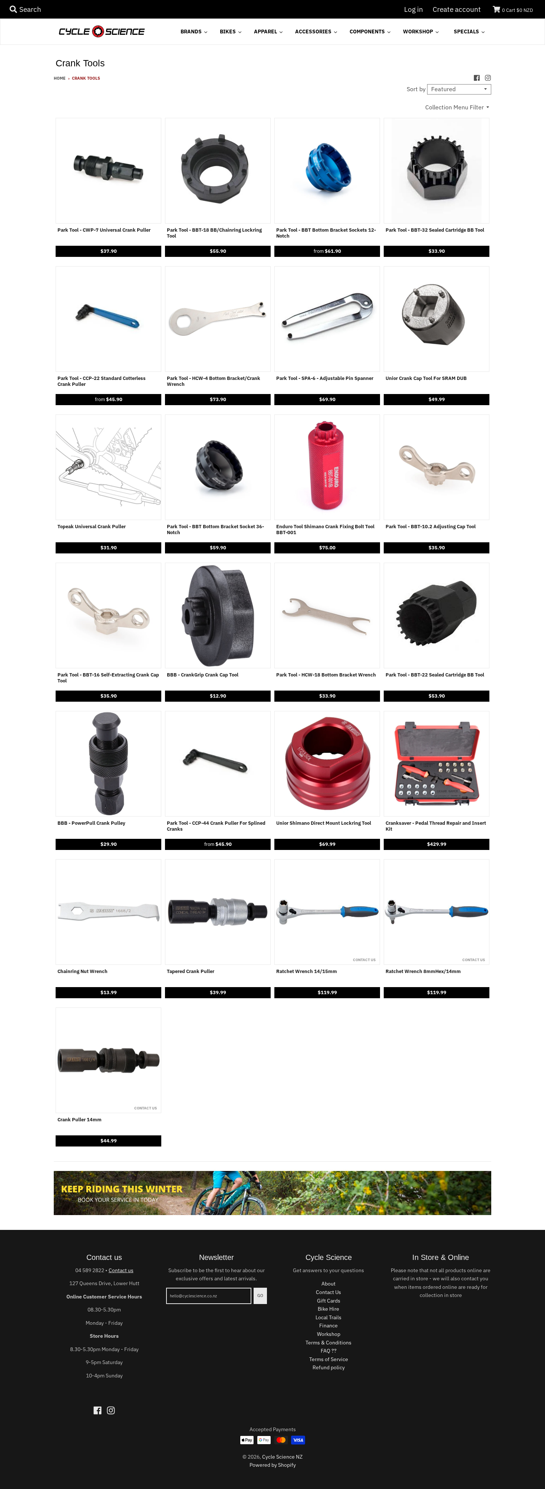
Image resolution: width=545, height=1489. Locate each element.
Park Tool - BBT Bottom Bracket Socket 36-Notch (215, 530)
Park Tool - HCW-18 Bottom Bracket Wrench (326, 675)
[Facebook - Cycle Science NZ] (476, 78)
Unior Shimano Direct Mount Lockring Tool (323, 823)
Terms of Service (328, 1359)
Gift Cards (328, 1300)
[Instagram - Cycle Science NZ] (488, 78)
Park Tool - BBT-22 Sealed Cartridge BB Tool (435, 675)
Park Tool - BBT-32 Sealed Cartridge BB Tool (435, 230)
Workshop (328, 1334)
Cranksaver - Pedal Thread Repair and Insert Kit (436, 826)
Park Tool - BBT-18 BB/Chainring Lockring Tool (214, 233)
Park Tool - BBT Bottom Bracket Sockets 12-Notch (326, 233)
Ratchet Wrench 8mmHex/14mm (423, 972)
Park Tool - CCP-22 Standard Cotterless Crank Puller (101, 381)
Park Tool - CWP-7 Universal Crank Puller (104, 230)
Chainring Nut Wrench (82, 972)
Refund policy (329, 1367)
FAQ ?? (329, 1350)
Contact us (121, 1270)
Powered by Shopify (273, 1465)
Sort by (416, 89)
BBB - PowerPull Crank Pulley (91, 823)
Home (60, 78)
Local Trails (328, 1317)
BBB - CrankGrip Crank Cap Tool (202, 675)
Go (260, 1295)
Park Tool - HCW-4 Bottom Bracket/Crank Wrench (213, 381)
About (328, 1283)
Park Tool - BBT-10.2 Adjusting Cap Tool (431, 527)
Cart (517, 10)
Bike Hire (328, 1309)
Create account (457, 9)
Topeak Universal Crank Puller (91, 527)
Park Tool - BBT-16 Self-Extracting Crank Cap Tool (108, 678)
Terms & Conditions (328, 1342)
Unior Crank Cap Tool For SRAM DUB (426, 378)
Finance (328, 1325)
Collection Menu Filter (454, 107)
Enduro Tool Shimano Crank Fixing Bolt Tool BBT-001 (325, 530)
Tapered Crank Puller (190, 972)
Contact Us (328, 1292)
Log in (413, 9)
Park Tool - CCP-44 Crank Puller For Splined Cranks (216, 826)
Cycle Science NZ (282, 1456)
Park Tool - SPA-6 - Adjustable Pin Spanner (324, 378)
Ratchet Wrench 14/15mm (306, 972)
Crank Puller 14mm (79, 1120)
